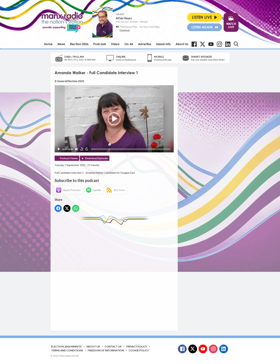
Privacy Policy (136, 346)
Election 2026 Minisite (66, 346)
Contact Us (113, 346)
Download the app (163, 59)
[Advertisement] (115, 275)
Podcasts (99, 44)
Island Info (163, 44)
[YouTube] (211, 44)
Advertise (144, 44)
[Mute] (76, 149)
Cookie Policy (139, 350)
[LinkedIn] (227, 44)
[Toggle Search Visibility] (236, 44)
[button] (114, 118)
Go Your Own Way (149, 26)
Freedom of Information (106, 350)
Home (48, 44)
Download (125, 30)
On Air (128, 44)
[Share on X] (66, 208)
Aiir (77, 355)
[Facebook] (194, 44)
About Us (182, 44)
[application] (114, 118)
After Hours (124, 18)
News (61, 44)
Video (115, 44)
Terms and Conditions (67, 350)
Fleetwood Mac (129, 26)
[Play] (58, 149)
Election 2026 (79, 44)
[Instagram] (219, 44)
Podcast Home (69, 158)
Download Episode (96, 158)
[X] (202, 44)
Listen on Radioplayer (126, 59)
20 (81, 149)
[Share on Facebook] (58, 208)
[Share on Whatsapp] (75, 208)
